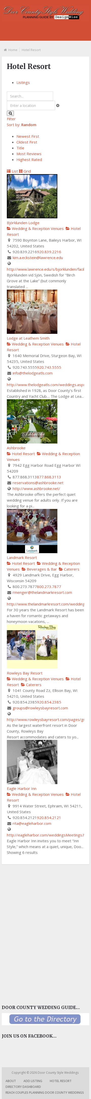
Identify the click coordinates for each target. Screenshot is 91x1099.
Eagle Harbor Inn (21, 788)
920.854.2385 (49, 702)
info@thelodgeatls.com (33, 373)
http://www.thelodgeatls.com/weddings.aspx (46, 384)
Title (20, 147)
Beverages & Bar (41, 569)
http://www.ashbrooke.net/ (36, 488)
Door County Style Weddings (58, 1072)
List (14, 171)
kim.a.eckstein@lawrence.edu (38, 257)
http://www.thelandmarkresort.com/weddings (47, 603)
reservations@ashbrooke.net (38, 482)
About (11, 1081)
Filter (11, 118)
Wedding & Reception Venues (37, 228)
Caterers (71, 569)
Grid (26, 171)
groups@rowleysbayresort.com (40, 707)
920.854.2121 (49, 817)
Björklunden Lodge (23, 222)
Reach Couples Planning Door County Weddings (45, 1092)
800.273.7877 (49, 586)
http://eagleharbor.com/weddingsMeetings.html (48, 834)
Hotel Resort (23, 453)
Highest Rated (29, 159)
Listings (23, 82)
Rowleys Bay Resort (24, 672)
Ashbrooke (16, 447)
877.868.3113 (49, 476)
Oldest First (26, 142)
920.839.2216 (49, 251)
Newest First (27, 136)
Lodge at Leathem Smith (28, 338)
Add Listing (33, 1081)
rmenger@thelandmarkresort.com (42, 592)
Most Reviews (28, 153)
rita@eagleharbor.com (32, 823)
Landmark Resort (22, 557)
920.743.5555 (49, 367)
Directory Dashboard (23, 1087)
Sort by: (21, 124)
